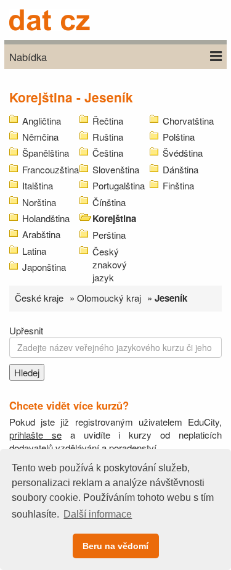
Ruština (107, 136)
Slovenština (115, 169)
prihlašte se (35, 434)
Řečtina (107, 120)
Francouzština (50, 169)
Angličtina (41, 120)
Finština (178, 185)
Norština (39, 202)
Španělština (45, 152)
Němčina (40, 136)
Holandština (46, 218)
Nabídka (28, 56)
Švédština (183, 152)
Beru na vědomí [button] (115, 546)
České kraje (39, 297)
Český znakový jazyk (109, 264)
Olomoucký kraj (109, 297)
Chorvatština (188, 120)
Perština (109, 234)
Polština (179, 136)
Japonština (44, 266)
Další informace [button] (97, 514)
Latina (34, 250)
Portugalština (118, 185)
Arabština (41, 234)
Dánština (180, 169)
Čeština (107, 152)
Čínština (109, 202)
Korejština (114, 218)
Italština (37, 185)
